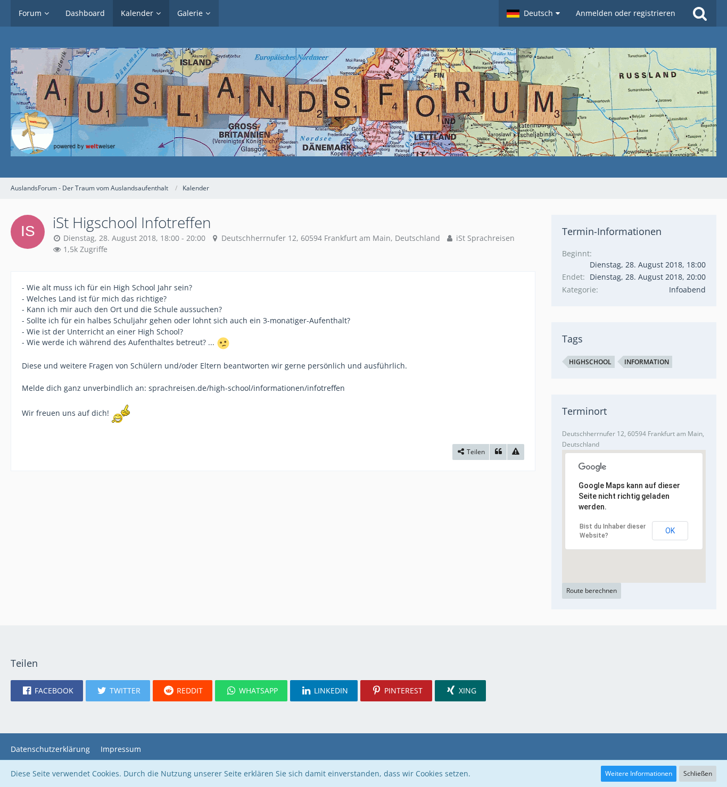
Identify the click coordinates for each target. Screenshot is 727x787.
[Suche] (699, 13)
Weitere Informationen (638, 773)
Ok (670, 530)
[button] (533, 13)
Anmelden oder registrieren (625, 13)
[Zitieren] (498, 452)
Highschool (590, 361)
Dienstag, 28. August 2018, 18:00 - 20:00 (134, 238)
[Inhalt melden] (515, 452)
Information (646, 361)
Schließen (697, 773)
